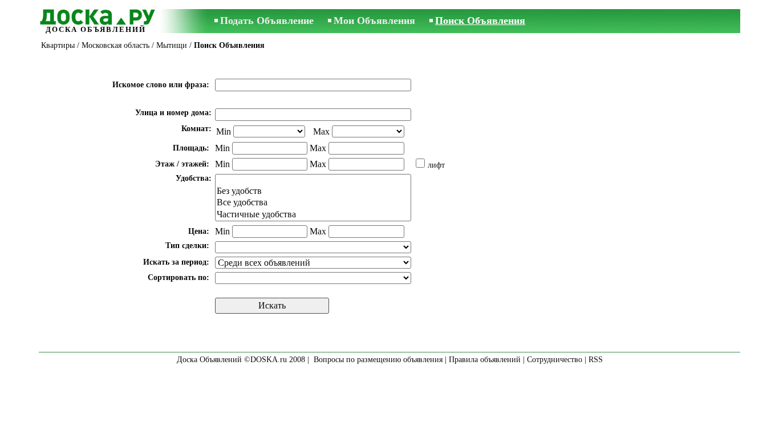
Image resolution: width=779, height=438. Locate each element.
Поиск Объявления (480, 20)
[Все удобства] (313, 203)
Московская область (115, 45)
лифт (436, 165)
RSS (596, 359)
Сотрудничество (554, 359)
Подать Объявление (267, 20)
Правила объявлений (485, 359)
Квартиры (58, 45)
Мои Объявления (374, 20)
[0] (313, 180)
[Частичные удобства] (313, 215)
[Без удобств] (313, 191)
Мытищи (171, 45)
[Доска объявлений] (96, 15)
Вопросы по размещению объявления (378, 359)
